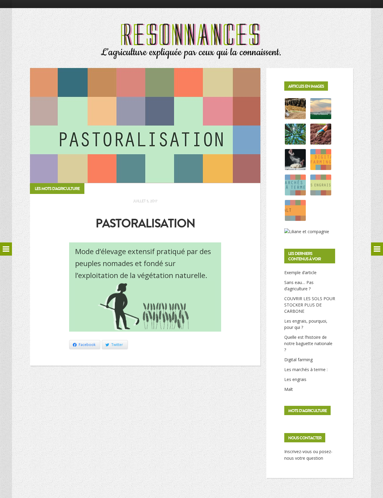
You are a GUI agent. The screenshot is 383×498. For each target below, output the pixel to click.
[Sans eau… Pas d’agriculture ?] (320, 116)
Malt (288, 389)
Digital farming (298, 359)
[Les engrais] (320, 192)
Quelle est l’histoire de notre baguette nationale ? (308, 343)
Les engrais (295, 379)
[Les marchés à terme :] (295, 192)
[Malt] (295, 217)
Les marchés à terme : (306, 369)
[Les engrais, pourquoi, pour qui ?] (320, 141)
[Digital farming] (320, 166)
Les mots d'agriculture (57, 189)
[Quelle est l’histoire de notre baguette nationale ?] (295, 166)
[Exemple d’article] (295, 116)
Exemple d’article (300, 272)
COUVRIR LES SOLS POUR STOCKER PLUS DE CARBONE (309, 305)
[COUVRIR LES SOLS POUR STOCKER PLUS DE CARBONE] (295, 141)
